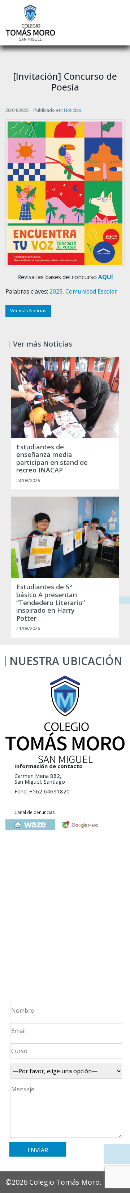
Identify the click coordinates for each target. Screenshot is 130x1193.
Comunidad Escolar (91, 291)
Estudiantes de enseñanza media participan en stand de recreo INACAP (52, 458)
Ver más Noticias (28, 310)
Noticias (72, 110)
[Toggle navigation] (119, 23)
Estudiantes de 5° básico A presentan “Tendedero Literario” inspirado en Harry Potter (50, 602)
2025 (55, 291)
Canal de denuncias (34, 812)
